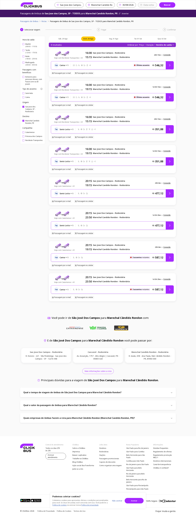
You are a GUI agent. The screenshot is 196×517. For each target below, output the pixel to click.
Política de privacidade (90, 505)
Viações (102, 455)
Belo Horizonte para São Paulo (135, 456)
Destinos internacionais (162, 461)
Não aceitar (117, 500)
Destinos (102, 448)
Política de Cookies (64, 511)
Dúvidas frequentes (160, 448)
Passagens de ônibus (29, 21)
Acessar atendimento (52, 456)
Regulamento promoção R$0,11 (162, 456)
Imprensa (76, 451)
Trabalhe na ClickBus (80, 458)
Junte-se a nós (77, 469)
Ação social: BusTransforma (83, 465)
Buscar (167, 5)
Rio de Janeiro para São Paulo (137, 464)
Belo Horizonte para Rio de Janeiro (136, 480)
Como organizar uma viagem (110, 465)
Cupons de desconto (107, 462)
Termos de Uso (79, 511)
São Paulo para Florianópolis (137, 485)
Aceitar (134, 500)
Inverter (125, 13)
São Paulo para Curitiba (135, 451)
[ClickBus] (31, 5)
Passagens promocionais (109, 458)
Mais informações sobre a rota (98, 371)
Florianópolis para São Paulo (137, 489)
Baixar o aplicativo (79, 455)
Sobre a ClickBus (78, 448)
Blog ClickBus (77, 462)
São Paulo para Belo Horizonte (134, 469)
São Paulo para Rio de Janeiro (137, 448)
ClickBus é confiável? (161, 468)
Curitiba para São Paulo (135, 461)
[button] (167, 55)
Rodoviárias (104, 451)
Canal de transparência (162, 464)
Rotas (44, 21)
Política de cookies (59, 505)
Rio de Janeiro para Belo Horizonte (135, 475)
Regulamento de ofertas (162, 451)
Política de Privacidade (46, 511)
